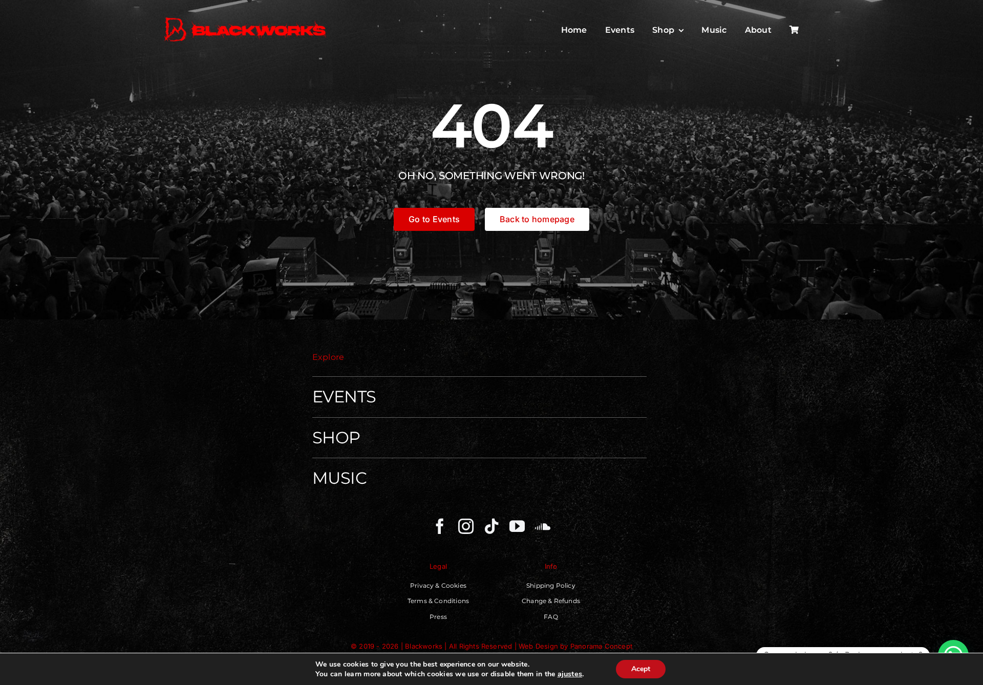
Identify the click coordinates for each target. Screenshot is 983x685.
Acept (640, 669)
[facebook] (439, 526)
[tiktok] (491, 526)
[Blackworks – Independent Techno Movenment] (246, 18)
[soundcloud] (542, 526)
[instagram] (466, 526)
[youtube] (517, 526)
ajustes (570, 673)
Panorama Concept (601, 646)
